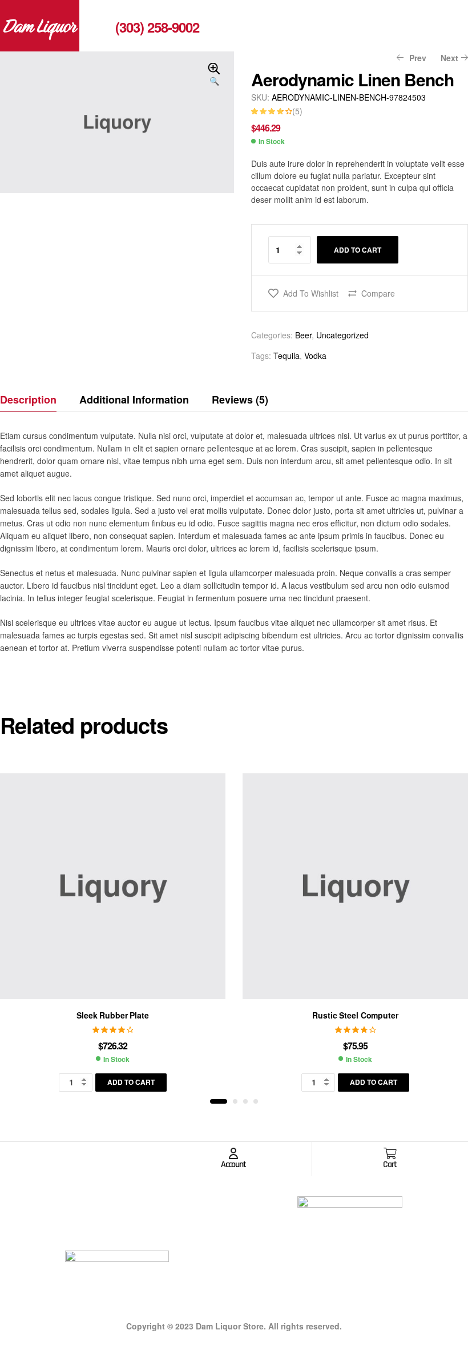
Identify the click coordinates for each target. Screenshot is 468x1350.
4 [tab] (255, 1101)
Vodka (315, 355)
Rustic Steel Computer (355, 1015)
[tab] (33, 400)
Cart (390, 1165)
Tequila (286, 355)
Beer (303, 335)
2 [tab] (235, 1101)
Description (28, 399)
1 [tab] (218, 1101)
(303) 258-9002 (157, 27)
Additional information (134, 399)
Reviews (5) (240, 399)
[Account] (233, 1153)
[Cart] (390, 1153)
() (297, 110)
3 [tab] (245, 1101)
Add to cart (357, 250)
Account (233, 1165)
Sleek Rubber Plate (112, 1015)
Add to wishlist (310, 293)
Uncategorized (342, 335)
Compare (378, 293)
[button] (214, 75)
